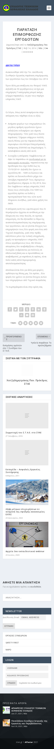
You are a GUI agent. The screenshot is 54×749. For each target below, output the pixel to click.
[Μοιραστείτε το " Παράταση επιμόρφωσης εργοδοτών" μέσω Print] (33, 315)
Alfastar (29, 742)
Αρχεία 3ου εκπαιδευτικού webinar (25, 551)
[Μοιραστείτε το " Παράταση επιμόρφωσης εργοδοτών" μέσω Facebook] (10, 309)
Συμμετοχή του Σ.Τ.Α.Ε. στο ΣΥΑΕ (24, 432)
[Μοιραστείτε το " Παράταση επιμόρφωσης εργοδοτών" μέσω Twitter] (15, 309)
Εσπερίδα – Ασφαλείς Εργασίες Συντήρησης (23, 470)
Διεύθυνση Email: (11, 617)
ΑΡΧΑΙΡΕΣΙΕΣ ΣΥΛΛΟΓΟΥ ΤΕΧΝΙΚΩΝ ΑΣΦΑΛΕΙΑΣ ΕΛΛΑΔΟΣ (28, 709)
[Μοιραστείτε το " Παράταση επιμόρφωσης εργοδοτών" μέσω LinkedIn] (38, 309)
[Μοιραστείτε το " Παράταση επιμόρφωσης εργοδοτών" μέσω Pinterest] (33, 309)
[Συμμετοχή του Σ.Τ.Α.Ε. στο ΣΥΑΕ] (27, 415)
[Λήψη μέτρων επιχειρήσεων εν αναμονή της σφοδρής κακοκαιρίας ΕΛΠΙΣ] (27, 492)
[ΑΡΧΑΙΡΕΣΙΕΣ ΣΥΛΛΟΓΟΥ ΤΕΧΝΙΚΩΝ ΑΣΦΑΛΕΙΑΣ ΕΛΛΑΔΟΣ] (6, 710)
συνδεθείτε (35, 586)
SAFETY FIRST (12, 642)
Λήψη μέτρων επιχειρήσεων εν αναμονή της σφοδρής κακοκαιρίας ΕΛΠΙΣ (25, 512)
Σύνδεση (11, 683)
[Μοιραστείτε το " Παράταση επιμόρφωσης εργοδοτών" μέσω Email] (27, 315)
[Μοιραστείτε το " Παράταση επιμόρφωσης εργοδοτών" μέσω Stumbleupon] (21, 315)
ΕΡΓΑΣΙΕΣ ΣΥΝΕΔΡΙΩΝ (16, 635)
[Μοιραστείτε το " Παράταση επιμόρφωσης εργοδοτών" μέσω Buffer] (44, 309)
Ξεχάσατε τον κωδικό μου (30, 683)
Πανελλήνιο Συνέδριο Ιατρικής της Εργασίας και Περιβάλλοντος (29, 722)
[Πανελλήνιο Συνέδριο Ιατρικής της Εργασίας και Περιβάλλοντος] (6, 722)
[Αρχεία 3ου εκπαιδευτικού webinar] (27, 534)
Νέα (40, 48)
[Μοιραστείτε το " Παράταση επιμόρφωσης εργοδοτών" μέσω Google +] (21, 309)
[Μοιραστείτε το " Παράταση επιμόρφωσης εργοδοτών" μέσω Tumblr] (27, 309)
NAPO (8, 649)
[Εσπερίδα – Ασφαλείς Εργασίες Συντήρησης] (27, 452)
